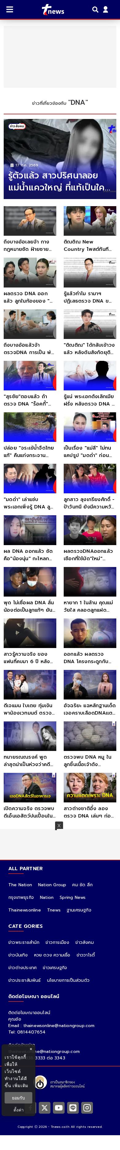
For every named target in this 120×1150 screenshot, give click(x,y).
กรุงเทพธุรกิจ (21, 897)
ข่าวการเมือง (57, 942)
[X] (44, 1107)
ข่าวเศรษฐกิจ (55, 967)
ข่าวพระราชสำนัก (23, 942)
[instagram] (87, 1107)
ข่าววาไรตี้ (86, 955)
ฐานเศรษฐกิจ (79, 910)
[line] (73, 1107)
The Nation (20, 885)
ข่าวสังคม (84, 942)
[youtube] (59, 1107)
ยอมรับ (18, 1098)
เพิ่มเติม (20, 1085)
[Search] (96, 9)
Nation (47, 897)
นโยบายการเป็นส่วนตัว (68, 980)
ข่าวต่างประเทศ (22, 967)
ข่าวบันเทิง (18, 955)
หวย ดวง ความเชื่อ (52, 955)
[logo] (49, 9)
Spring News (73, 897)
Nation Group (52, 885)
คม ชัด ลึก (82, 885)
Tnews (54, 910)
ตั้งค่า (19, 1110)
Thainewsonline (24, 910)
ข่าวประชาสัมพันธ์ (24, 980)
